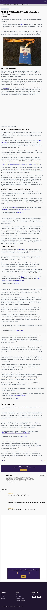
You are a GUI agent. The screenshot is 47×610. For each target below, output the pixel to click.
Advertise (3, 596)
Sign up (23, 470)
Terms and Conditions (20, 600)
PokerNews (23, 24)
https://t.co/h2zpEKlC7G (23, 209)
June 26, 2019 (20, 212)
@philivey (14, 207)
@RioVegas (36, 278)
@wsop (22, 276)
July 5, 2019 (17, 283)
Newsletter (3, 598)
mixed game (6, 88)
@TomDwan (5, 209)
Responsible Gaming (20, 598)
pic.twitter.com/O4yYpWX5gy (18, 395)
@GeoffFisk (5, 432)
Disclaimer (18, 594)
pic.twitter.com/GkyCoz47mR (16, 280)
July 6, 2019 (20, 330)
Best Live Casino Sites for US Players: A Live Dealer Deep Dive (22, 509)
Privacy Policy (19, 596)
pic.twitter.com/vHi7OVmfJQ (22, 432)
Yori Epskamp (22, 249)
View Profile (42, 475)
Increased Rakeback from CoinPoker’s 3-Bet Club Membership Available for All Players (18, 495)
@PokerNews (5, 280)
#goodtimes (11, 432)
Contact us (34, 594)
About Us (3, 594)
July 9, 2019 (24, 436)
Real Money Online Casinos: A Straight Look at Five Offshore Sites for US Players (26, 502)
